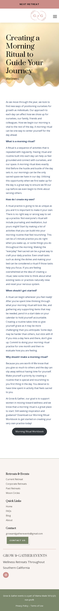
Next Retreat (29, 4)
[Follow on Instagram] (6, 575)
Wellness (12, 78)
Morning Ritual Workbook (29, 431)
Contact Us (17, 540)
